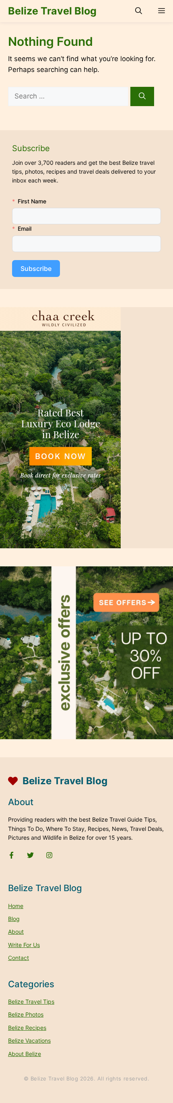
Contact (18, 957)
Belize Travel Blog (52, 11)
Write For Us (24, 944)
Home (15, 905)
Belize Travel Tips (31, 1001)
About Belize (24, 1053)
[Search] (142, 96)
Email (24, 228)
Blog (14, 918)
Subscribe (36, 268)
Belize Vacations (29, 1040)
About (16, 931)
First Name (32, 201)
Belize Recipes (27, 1027)
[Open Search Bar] (138, 11)
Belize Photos (25, 1014)
